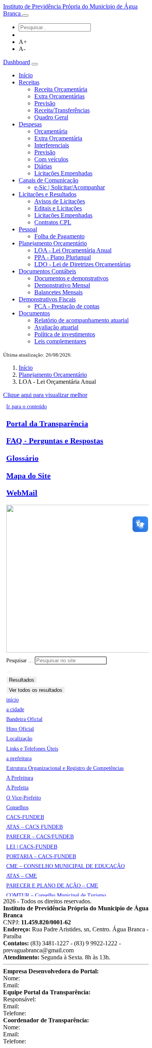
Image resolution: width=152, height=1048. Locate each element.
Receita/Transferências (62, 110)
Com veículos (51, 159)
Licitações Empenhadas (63, 173)
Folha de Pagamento (59, 236)
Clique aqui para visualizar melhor (45, 395)
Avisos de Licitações (59, 201)
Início (26, 75)
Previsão (44, 103)
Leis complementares (60, 341)
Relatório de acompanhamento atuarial (81, 320)
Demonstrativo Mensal (62, 285)
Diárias (43, 166)
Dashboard (16, 62)
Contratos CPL (52, 222)
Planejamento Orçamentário (53, 374)
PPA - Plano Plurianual (62, 257)
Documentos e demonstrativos (71, 278)
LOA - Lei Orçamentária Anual (72, 250)
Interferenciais (51, 145)
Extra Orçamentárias (59, 96)
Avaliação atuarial (56, 327)
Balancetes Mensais (58, 292)
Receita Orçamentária (60, 89)
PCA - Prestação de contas (66, 306)
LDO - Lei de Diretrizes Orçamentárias (82, 264)
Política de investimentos (64, 334)
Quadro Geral (51, 117)
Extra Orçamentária (58, 138)
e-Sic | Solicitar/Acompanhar (69, 187)
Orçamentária (50, 131)
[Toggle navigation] (25, 15)
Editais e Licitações (58, 208)
